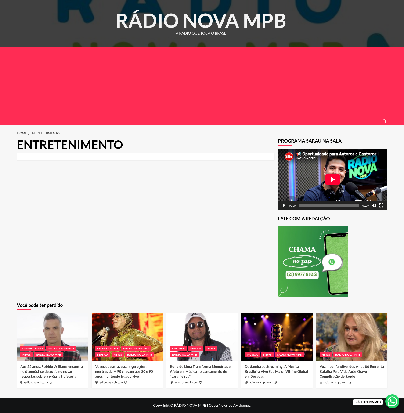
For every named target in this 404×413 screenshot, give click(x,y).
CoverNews (218, 405)
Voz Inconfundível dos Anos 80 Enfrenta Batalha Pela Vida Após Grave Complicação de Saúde (352, 371)
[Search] (384, 121)
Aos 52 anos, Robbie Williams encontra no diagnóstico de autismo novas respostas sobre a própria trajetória (51, 371)
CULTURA (178, 348)
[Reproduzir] (284, 205)
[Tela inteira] (381, 205)
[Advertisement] (202, 82)
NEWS (26, 354)
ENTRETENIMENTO (61, 348)
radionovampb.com (36, 382)
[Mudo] (374, 205)
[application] (332, 179)
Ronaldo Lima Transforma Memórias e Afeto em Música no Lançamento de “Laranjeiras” (200, 371)
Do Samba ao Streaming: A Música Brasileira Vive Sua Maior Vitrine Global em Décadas (276, 371)
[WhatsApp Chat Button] (392, 401)
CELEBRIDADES (32, 348)
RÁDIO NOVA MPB (200, 20)
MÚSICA (102, 354)
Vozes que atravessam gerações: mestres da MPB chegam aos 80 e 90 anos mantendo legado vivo (124, 371)
